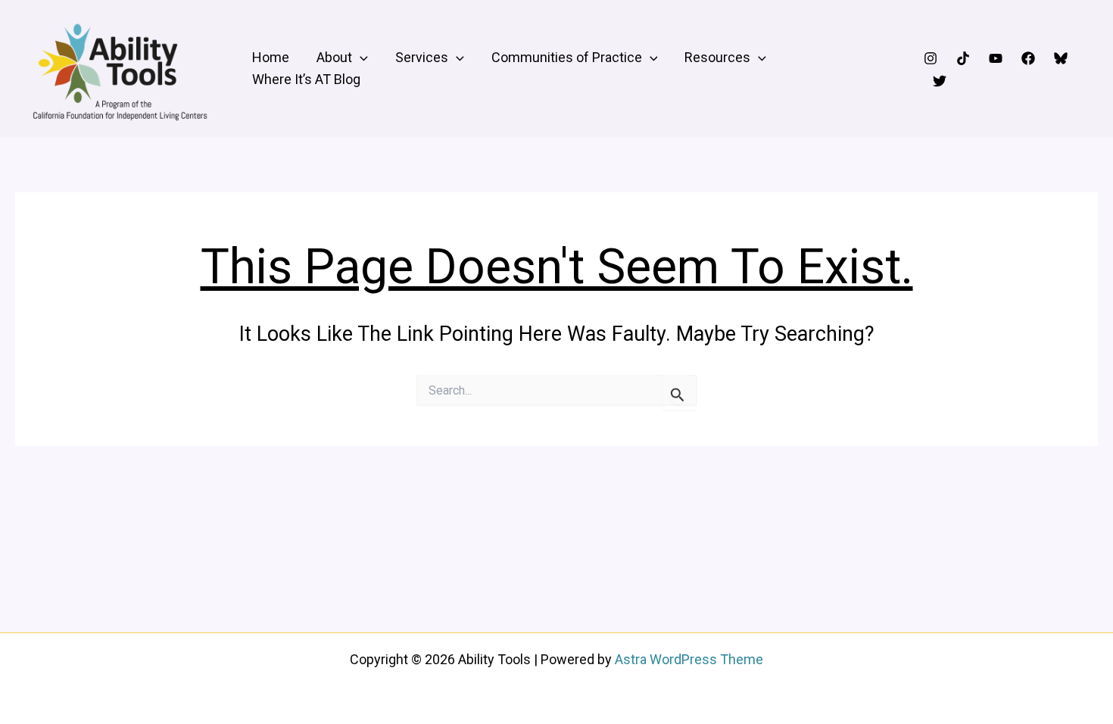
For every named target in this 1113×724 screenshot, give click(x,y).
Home (270, 57)
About (334, 57)
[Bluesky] (1061, 58)
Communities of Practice (566, 57)
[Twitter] (939, 81)
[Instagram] (930, 58)
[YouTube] (995, 58)
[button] (360, 58)
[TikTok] (963, 58)
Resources (717, 57)
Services (421, 57)
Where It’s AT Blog (306, 79)
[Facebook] (1028, 58)
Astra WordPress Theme (689, 659)
